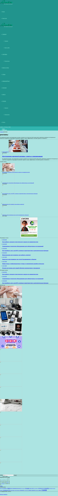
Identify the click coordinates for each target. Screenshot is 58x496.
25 (2, 483)
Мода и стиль (5, 67)
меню (31, 488)
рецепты (34, 490)
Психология (7, 61)
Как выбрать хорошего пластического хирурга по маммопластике (16, 172)
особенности (41, 488)
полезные (51, 488)
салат (37, 490)
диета (8, 488)
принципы (22, 490)
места (33, 488)
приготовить (12, 490)
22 (7, 482)
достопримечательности (16, 488)
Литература (7, 114)
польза (54, 488)
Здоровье (4, 54)
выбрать (5, 488)
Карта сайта (7, 47)
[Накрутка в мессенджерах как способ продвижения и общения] (11, 348)
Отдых (3, 74)
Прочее (4, 101)
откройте (46, 488)
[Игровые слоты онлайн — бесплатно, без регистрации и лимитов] (11, 385)
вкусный (1, 488)
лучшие (27, 488)
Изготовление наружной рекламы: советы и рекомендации (22, 156)
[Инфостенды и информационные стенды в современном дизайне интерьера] (11, 360)
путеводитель (26, 490)
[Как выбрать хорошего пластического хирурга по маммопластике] (8, 171)
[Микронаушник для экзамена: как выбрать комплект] (8, 203)
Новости (6, 107)
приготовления (17, 490)
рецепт (30, 490)
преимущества (6, 490)
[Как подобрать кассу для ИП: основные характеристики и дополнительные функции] (8, 192)
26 (3, 483)
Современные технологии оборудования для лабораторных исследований (18, 182)
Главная (6, 41)
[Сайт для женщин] (6, 4)
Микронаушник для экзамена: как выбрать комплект (13, 204)
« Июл (1, 486)
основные (36, 488)
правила (1, 490)
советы (39, 490)
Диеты (3, 94)
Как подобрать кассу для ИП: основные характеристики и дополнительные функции (19, 193)
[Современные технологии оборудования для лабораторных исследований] (8, 181)
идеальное (23, 488)
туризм (44, 490)
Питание (4, 87)
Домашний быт (6, 81)
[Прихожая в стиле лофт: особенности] (11, 398)
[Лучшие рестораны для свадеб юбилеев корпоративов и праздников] (11, 373)
